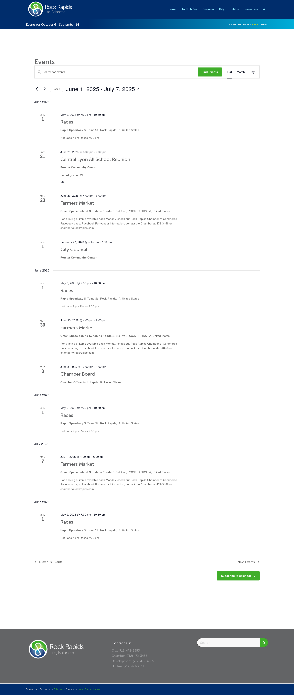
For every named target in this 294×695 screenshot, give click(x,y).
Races (66, 122)
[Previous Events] (36, 88)
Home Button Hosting (89, 689)
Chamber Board (77, 374)
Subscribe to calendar (236, 576)
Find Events (210, 72)
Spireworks (59, 689)
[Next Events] (44, 88)
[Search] (264, 9)
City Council (73, 249)
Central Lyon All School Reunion (95, 159)
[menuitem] (172, 9)
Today (56, 89)
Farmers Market (77, 203)
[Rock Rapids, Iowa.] (50, 9)
